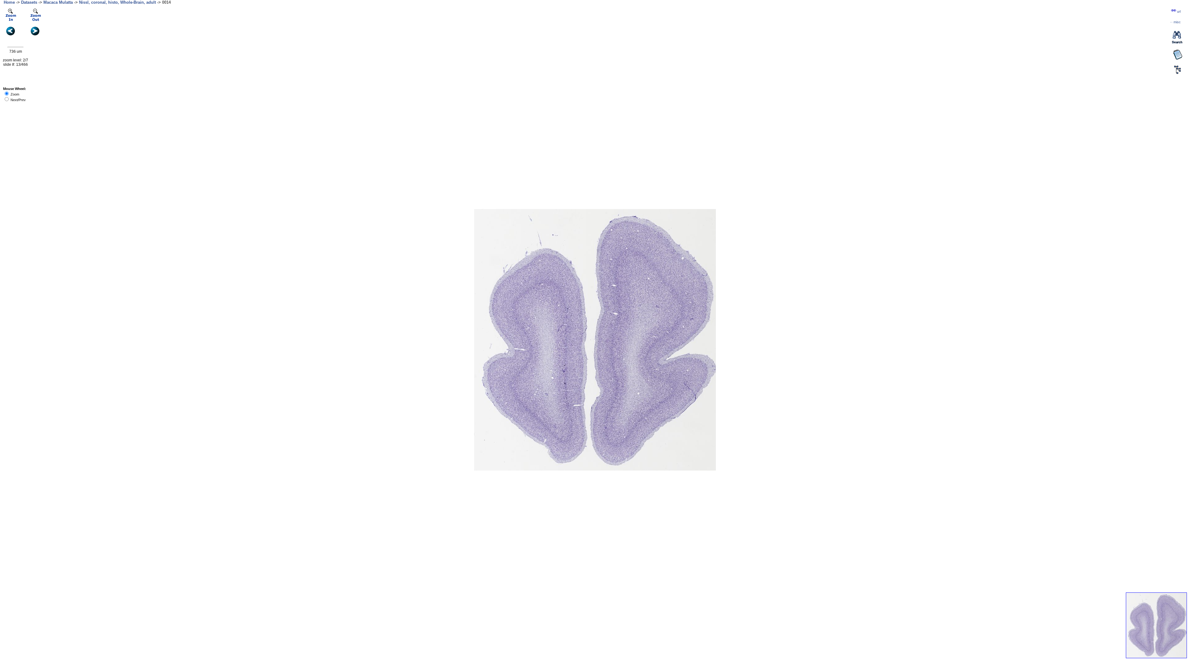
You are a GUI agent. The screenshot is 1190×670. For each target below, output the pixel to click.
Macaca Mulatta (58, 2)
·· (1175, 22)
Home (9, 2)
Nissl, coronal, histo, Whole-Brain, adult (117, 2)
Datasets (29, 2)
